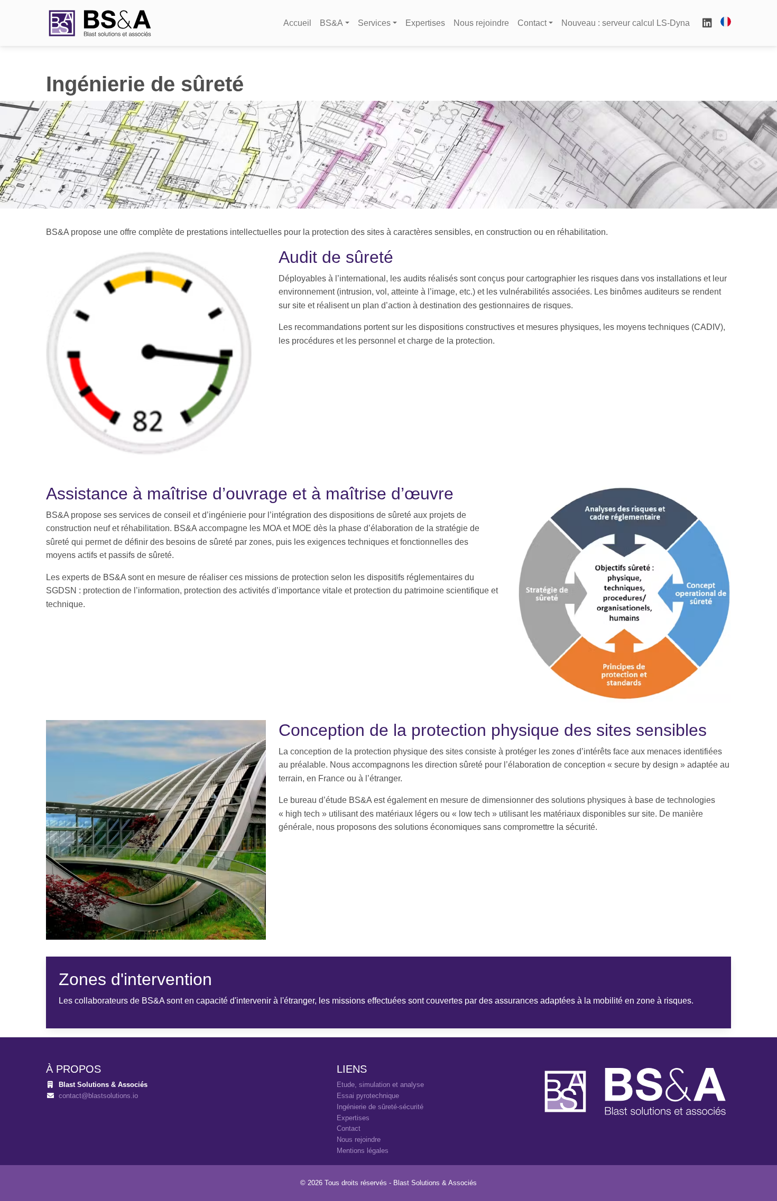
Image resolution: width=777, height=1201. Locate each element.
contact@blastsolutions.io (98, 1096)
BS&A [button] (331, 22)
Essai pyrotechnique (368, 1096)
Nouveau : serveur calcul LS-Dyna (625, 22)
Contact (348, 1128)
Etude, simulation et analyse (380, 1085)
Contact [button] (532, 22)
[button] (725, 21)
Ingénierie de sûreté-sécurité (380, 1107)
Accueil (297, 22)
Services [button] (374, 22)
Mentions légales (362, 1151)
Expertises (425, 22)
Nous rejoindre (481, 22)
